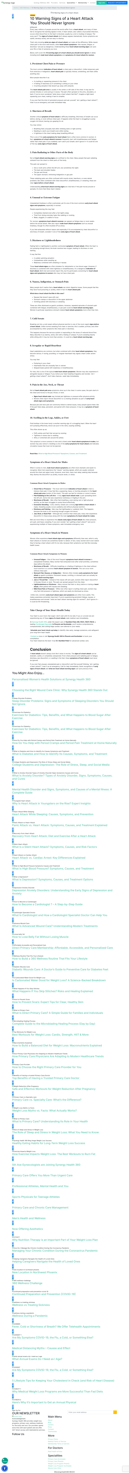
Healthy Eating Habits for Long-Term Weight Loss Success (48, 1143)
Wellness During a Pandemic (30, 1315)
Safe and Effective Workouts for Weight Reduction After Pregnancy (54, 1089)
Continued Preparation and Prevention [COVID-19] (44, 1294)
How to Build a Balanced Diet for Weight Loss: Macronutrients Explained (57, 1045)
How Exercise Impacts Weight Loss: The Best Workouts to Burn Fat (53, 1154)
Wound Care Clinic (54, 1468)
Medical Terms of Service (57, 1441)
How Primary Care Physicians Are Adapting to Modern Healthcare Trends (58, 1056)
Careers (51, 1425)
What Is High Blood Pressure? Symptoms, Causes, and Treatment (53, 868)
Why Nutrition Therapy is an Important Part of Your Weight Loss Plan (55, 1239)
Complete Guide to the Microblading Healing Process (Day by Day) (53, 1023)
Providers (54, 3)
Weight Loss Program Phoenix (58, 1464)
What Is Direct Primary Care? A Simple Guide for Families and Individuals (57, 1012)
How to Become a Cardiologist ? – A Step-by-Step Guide (47, 904)
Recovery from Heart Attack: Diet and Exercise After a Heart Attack (54, 836)
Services (62, 3)
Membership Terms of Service (58, 1444)
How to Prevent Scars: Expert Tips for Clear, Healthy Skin (47, 1002)
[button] (4, 1468)
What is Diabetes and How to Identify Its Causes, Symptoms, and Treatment (59, 753)
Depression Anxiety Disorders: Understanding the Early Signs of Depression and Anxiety (62, 892)
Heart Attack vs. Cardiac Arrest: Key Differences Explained (48, 857)
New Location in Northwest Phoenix (34, 1272)
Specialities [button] (71, 3)
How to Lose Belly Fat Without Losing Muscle (40, 936)
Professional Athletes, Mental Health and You (40, 1186)
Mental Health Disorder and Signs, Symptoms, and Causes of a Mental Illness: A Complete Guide (62, 791)
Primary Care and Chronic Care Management (40, 1207)
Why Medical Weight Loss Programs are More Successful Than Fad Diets (57, 1391)
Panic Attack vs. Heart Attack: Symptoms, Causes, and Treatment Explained (59, 825)
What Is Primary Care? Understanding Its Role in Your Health (50, 1121)
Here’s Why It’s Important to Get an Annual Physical (44, 1402)
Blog (49, 1422)
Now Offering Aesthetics (27, 1228)
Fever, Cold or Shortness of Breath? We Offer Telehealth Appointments (56, 1326)
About (50, 1420)
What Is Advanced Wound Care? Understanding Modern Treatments (55, 926)
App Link (101, 3)
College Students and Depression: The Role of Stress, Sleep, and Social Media (61, 764)
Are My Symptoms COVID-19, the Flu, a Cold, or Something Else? (52, 1337)
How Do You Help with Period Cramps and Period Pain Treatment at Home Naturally (64, 743)
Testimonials (52, 1431)
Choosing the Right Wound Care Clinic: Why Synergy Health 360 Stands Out (59, 690)
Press (50, 1427)
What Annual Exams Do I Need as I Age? (37, 1359)
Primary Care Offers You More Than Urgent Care (42, 1175)
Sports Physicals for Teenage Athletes (36, 1196)
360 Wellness (24, 8)
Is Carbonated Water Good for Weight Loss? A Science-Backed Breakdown (59, 980)
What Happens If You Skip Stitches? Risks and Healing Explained (52, 991)
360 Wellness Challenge (27, 1283)
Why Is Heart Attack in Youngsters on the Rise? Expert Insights (51, 803)
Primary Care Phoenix (55, 1461)
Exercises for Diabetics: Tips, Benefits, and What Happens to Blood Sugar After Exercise (61, 716)
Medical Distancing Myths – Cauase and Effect (41, 1348)
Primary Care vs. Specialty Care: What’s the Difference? (46, 1099)
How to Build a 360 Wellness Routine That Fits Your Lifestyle (49, 958)
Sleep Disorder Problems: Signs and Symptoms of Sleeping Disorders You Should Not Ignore (63, 702)
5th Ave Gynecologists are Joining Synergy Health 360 (46, 1164)
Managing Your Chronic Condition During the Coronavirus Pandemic (55, 1250)
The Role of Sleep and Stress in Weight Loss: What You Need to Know (55, 1132)
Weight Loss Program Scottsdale (59, 1466)
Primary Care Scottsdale (56, 1459)
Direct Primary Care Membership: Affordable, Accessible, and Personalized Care (62, 947)
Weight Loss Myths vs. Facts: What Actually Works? (44, 1110)
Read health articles (55, 1451)
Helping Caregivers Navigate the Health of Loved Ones (46, 1261)
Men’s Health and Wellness (29, 1218)
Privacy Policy (53, 1439)
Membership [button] (82, 3)
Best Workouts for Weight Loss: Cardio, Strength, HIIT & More (50, 1034)
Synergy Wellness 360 (41, 3)
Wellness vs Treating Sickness (31, 1305)
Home (16, 8)
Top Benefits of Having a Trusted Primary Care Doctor (45, 1078)
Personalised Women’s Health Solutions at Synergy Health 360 (51, 679)
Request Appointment (117, 3)
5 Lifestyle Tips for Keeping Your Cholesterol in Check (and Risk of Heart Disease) (63, 1380)
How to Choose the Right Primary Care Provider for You (46, 1067)
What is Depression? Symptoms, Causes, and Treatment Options (52, 879)
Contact (93, 3)
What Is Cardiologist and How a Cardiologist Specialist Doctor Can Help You (59, 915)
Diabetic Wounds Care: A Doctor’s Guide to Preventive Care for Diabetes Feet (60, 969)
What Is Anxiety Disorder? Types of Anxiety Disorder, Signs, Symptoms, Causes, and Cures (62, 777)
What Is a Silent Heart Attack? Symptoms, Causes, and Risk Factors (54, 846)
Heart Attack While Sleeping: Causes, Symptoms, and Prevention (52, 814)
